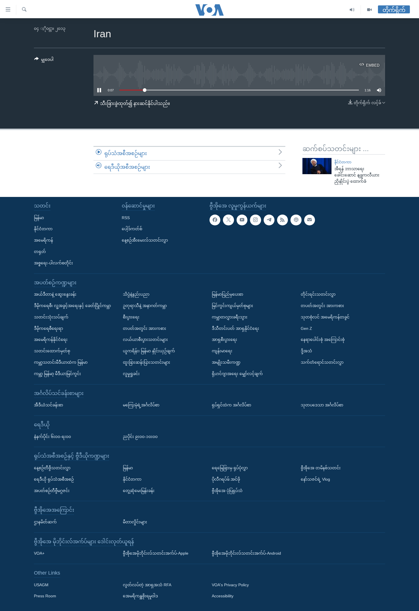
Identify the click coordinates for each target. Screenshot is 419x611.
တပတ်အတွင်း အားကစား (144, 328)
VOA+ (39, 553)
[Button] (44, 60)
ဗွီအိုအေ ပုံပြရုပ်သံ (227, 490)
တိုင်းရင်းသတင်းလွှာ (318, 294)
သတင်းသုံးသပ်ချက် (51, 317)
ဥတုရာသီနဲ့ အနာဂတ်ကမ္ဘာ (145, 305)
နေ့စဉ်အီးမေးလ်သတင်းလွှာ (145, 240)
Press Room (45, 596)
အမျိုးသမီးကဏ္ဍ (226, 362)
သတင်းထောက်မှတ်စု (52, 351)
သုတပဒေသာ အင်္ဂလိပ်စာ (322, 405)
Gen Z (306, 328)
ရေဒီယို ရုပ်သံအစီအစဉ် (54, 479)
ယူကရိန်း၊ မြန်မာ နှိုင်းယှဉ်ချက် (149, 351)
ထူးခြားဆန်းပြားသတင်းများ (146, 362)
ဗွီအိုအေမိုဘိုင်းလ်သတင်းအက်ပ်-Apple (155, 553)
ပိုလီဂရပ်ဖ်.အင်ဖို (226, 479)
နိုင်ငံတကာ (342, 162)
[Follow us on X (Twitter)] (228, 220)
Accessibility (222, 596)
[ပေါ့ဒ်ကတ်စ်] (295, 220)
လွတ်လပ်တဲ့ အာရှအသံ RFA (147, 585)
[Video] (369, 10)
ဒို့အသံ (306, 351)
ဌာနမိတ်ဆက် (45, 522)
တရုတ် (40, 251)
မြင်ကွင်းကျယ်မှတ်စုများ (232, 305)
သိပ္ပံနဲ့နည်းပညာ (136, 294)
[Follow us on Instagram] (255, 220)
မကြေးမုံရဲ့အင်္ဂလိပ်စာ (141, 405)
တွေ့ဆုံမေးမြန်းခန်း (138, 490)
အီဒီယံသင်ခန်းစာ (48, 405)
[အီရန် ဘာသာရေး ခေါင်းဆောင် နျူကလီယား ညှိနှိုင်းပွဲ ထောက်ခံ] (316, 166)
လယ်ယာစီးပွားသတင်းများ (145, 339)
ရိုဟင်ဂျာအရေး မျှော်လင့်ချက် (237, 373)
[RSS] (282, 220)
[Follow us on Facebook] (215, 220)
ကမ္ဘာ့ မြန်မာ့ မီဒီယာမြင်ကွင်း (57, 373)
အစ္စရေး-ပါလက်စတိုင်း (53, 263)
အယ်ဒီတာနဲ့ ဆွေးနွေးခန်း (55, 294)
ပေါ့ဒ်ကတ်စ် (132, 229)
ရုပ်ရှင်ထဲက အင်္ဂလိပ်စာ (231, 405)
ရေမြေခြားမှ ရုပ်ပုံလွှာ (230, 468)
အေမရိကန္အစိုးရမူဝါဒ (140, 596)
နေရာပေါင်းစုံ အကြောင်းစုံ (323, 339)
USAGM (41, 585)
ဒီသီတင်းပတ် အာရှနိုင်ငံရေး (235, 328)
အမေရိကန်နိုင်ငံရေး (51, 339)
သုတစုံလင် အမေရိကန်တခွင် (325, 317)
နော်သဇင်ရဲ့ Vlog (315, 479)
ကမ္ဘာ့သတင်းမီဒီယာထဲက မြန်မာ (61, 362)
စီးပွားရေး (131, 317)
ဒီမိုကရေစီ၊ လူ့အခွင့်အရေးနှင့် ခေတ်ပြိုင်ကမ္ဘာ (72, 305)
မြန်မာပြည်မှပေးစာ (227, 294)
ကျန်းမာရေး (222, 351)
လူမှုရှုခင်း (131, 373)
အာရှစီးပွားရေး (224, 339)
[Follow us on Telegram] (269, 220)
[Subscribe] (309, 220)
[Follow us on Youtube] (242, 220)
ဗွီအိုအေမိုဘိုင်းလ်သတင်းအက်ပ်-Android (246, 553)
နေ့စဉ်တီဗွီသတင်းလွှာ (52, 468)
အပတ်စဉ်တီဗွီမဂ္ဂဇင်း (52, 490)
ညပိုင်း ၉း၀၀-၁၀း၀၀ (140, 436)
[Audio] (352, 10)
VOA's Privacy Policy (230, 585)
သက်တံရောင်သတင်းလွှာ (322, 362)
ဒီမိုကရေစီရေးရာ (48, 328)
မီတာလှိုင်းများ (135, 522)
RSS (126, 217)
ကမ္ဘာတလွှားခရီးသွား (229, 317)
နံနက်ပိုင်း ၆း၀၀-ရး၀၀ (52, 436)
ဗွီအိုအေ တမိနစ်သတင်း (321, 468)
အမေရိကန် (43, 240)
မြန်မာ (39, 217)
